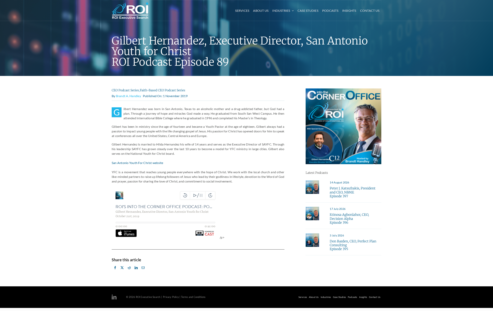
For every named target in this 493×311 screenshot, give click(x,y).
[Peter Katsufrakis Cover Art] (312, 182)
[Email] (143, 272)
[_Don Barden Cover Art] (312, 235)
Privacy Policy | (171, 296)
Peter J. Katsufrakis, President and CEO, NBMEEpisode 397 (353, 192)
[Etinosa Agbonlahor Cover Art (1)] (312, 208)
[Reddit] (129, 272)
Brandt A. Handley (128, 96)
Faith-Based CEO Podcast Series (162, 90)
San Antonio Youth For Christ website (137, 163)
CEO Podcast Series (125, 90)
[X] (122, 272)
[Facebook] (115, 272)
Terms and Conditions (193, 296)
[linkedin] (114, 297)
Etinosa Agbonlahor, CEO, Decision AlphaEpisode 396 (349, 219)
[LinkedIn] (136, 272)
